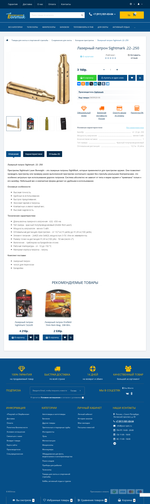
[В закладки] (31, 337)
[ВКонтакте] (79, 83)
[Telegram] (107, 83)
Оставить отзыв (135, 56)
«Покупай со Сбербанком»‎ (18, 414)
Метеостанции (48, 440)
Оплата (52, 4)
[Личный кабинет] (140, 4)
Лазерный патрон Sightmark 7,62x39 (24, 323)
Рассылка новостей (86, 427)
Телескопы (32, 27)
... (134, 27)
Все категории (15, 27)
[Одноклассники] (83, 83)
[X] (91, 83)
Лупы (44, 436)
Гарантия (13, 4)
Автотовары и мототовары (53, 414)
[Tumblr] (103, 83)
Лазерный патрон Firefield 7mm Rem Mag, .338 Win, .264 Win (58, 324)
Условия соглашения (16, 432)
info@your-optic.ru (124, 426)
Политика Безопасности (17, 427)
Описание (13, 154)
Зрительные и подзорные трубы (56, 427)
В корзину (19, 337)
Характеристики (33, 154)
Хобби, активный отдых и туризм (56, 481)
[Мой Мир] (87, 83)
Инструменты (48, 432)
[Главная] (7, 40)
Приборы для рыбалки (52, 465)
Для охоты (103, 27)
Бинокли (64, 27)
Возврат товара (13, 440)
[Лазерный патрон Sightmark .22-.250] (13, 123)
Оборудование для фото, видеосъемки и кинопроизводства (57, 455)
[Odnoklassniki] (131, 392)
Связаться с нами (14, 436)
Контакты (66, 4)
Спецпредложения (15, 454)
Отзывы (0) (54, 154)
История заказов (85, 418)
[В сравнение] (36, 337)
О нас (40, 4)
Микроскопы (49, 27)
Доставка (27, 4)
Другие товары (48, 423)
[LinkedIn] (95, 83)
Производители (14, 449)
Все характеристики (135, 127)
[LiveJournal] (99, 83)
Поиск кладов (48, 461)
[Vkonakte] (127, 392)
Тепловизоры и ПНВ (83, 27)
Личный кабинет (85, 414)
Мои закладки (84, 423)
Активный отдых (121, 27)
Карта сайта (12, 445)
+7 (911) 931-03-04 (125, 421)
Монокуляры (47, 449)
